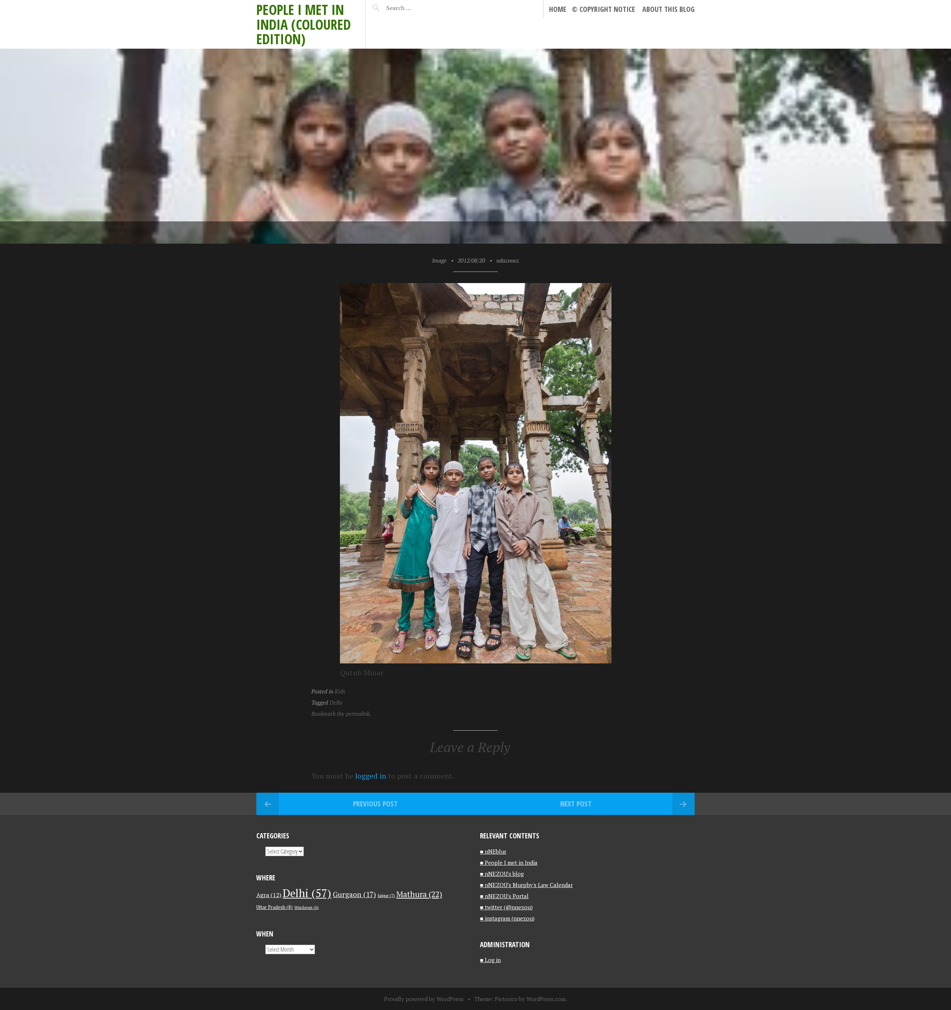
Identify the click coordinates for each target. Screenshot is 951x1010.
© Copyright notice (603, 9)
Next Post (575, 804)
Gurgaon (354, 894)
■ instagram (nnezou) (507, 918)
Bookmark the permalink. (341, 713)
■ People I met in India (509, 862)
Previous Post (375, 804)
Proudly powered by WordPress (424, 999)
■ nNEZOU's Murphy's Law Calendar (526, 885)
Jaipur (386, 895)
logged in (370, 776)
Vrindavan (306, 907)
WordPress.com (545, 999)
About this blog (668, 9)
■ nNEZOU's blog (502, 873)
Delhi (336, 702)
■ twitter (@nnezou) (506, 907)
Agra (268, 895)
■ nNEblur (493, 851)
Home (557, 9)
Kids (340, 691)
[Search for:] (416, 8)
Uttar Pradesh (274, 907)
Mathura (419, 894)
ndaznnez (507, 260)
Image (439, 260)
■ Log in (490, 960)
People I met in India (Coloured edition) (303, 24)
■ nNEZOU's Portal (504, 896)
